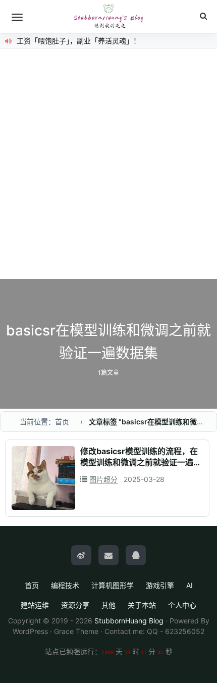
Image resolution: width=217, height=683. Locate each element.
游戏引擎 (160, 585)
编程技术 (65, 585)
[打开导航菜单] (17, 17)
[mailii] (108, 555)
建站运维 (35, 605)
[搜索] (203, 16)
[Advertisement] (108, 165)
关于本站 (142, 605)
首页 (32, 585)
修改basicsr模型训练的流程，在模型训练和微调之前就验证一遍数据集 (140, 462)
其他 (108, 605)
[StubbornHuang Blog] (108, 16)
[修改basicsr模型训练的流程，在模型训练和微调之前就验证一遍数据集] (43, 478)
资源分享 (75, 605)
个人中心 (182, 605)
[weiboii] (81, 555)
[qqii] (136, 555)
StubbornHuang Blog (129, 620)
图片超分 (103, 479)
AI (189, 585)
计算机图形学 (112, 585)
